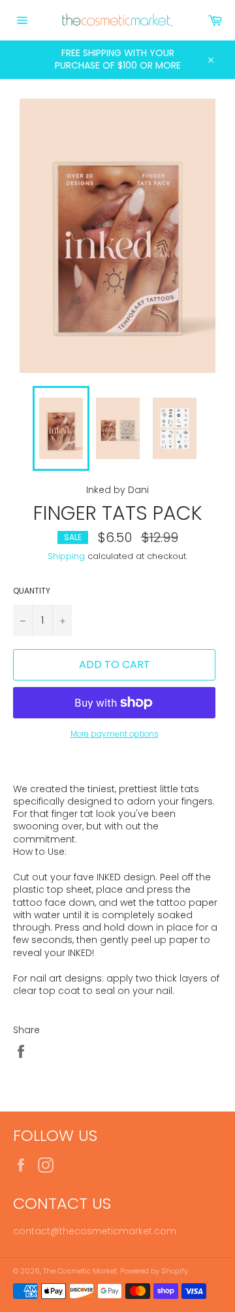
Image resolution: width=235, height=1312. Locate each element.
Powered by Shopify (154, 1271)
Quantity (31, 591)
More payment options (114, 734)
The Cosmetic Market (80, 1271)
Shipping (66, 556)
